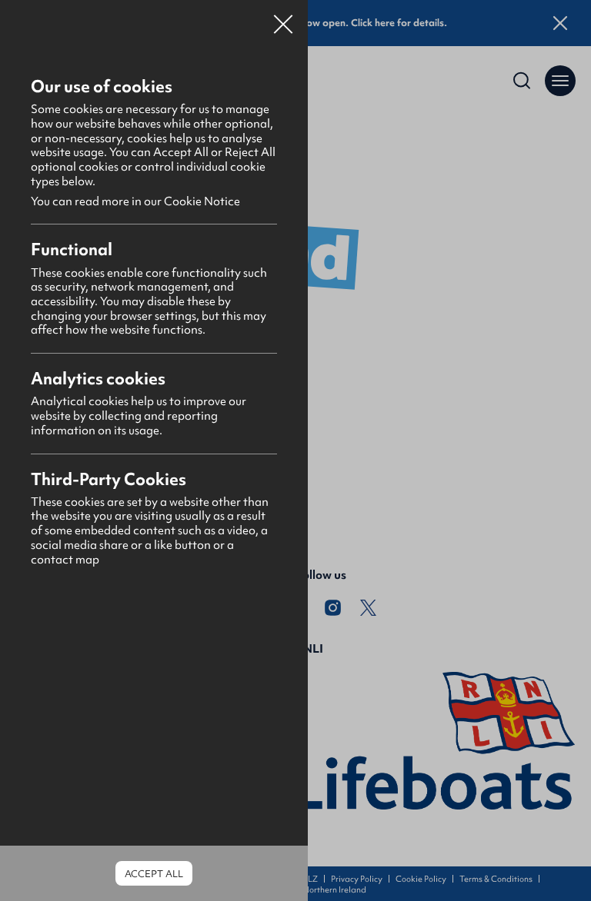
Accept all (154, 873)
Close (283, 18)
